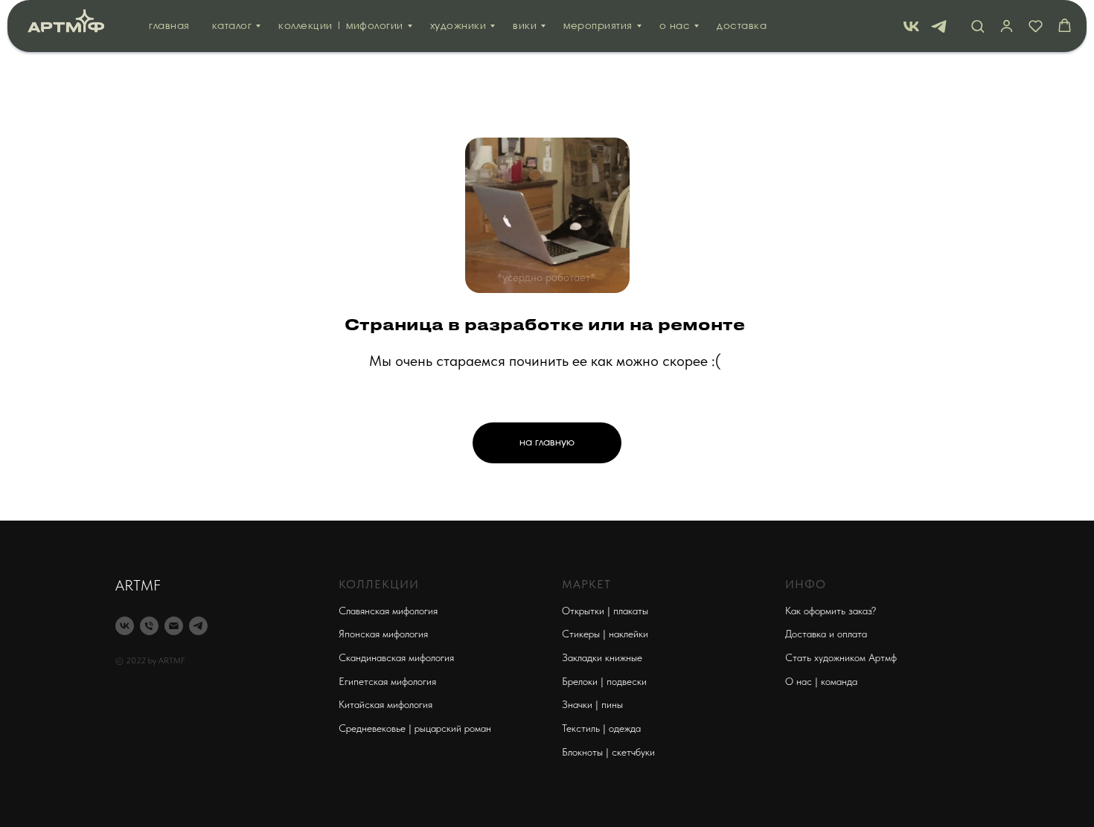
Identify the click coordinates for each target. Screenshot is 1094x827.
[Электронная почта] (173, 626)
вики (525, 26)
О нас (675, 26)
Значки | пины (592, 704)
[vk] (911, 26)
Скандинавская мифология (396, 657)
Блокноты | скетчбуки (608, 752)
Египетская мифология (387, 681)
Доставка (742, 26)
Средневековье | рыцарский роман (415, 728)
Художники (458, 26)
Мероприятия (598, 26)
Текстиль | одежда (601, 728)
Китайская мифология (385, 704)
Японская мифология (383, 634)
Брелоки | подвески (604, 681)
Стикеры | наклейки (605, 634)
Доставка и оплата (826, 634)
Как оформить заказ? (830, 611)
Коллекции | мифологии (340, 26)
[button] (977, 26)
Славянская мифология (388, 611)
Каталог (232, 26)
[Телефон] (149, 626)
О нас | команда (821, 681)
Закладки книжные (602, 657)
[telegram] (939, 26)
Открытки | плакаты (605, 611)
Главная (169, 26)
